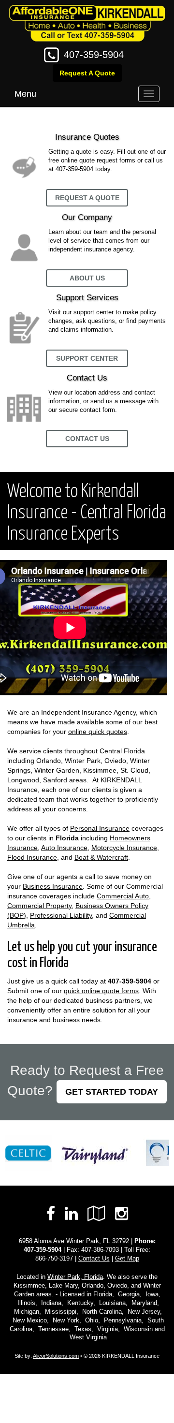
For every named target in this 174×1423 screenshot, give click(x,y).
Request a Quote (87, 198)
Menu (25, 94)
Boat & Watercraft (101, 857)
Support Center (87, 358)
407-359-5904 (94, 54)
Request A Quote (87, 73)
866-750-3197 (54, 1258)
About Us (87, 278)
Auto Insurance (64, 847)
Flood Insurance (32, 857)
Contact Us (87, 438)
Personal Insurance (100, 828)
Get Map (127, 1258)
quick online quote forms (101, 991)
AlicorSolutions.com (56, 1356)
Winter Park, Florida (75, 1277)
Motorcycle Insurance (124, 847)
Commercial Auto (123, 896)
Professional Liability (61, 915)
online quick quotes (97, 731)
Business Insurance (53, 886)
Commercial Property (39, 906)
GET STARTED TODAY (111, 1092)
